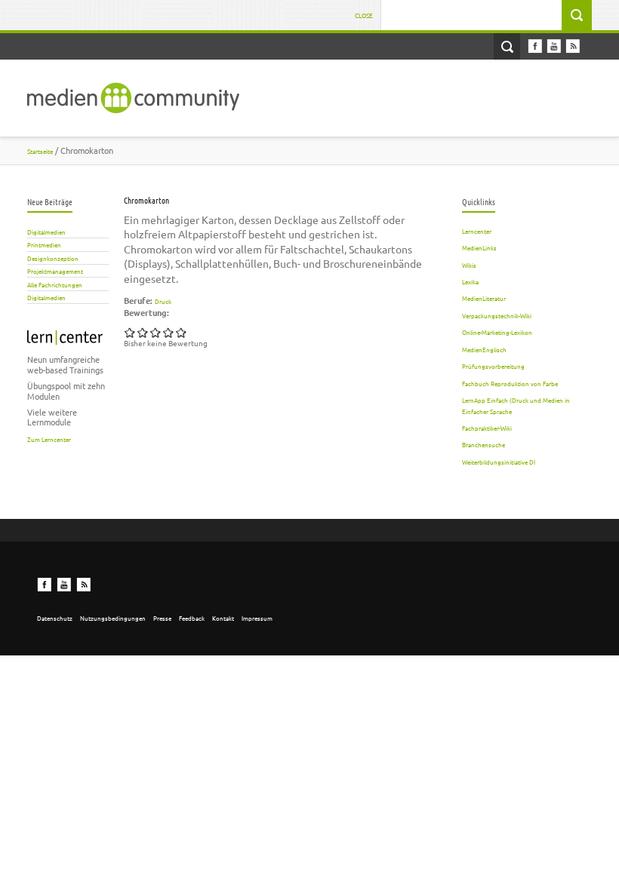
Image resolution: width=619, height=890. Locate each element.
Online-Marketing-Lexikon (497, 332)
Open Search (507, 46)
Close (364, 15)
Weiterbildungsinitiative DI (498, 461)
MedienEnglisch (484, 349)
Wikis (469, 264)
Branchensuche (483, 444)
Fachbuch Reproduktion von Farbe (510, 383)
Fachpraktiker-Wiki (487, 427)
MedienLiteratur (484, 298)
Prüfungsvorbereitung (493, 366)
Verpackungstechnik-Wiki (496, 315)
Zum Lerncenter (49, 439)
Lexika (470, 281)
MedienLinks (479, 247)
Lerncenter (476, 231)
